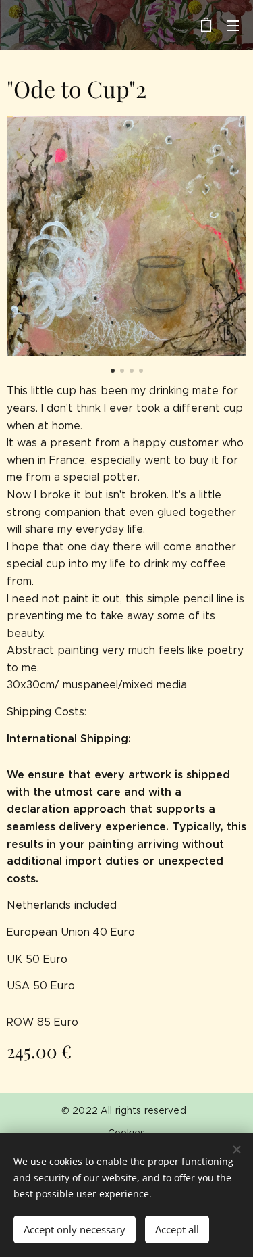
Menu (232, 25)
